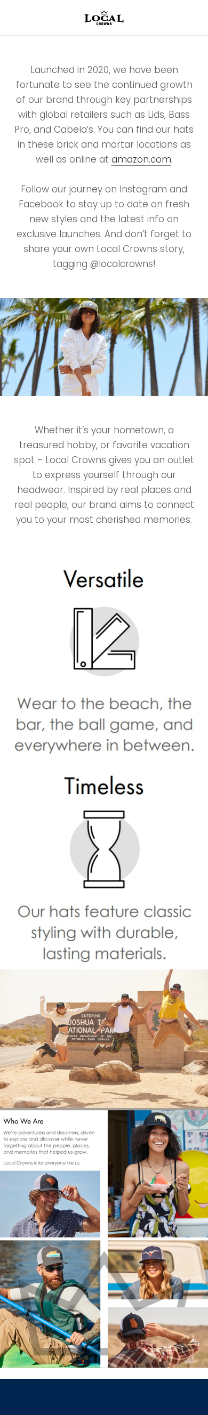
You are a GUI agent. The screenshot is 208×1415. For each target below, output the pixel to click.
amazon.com (141, 159)
